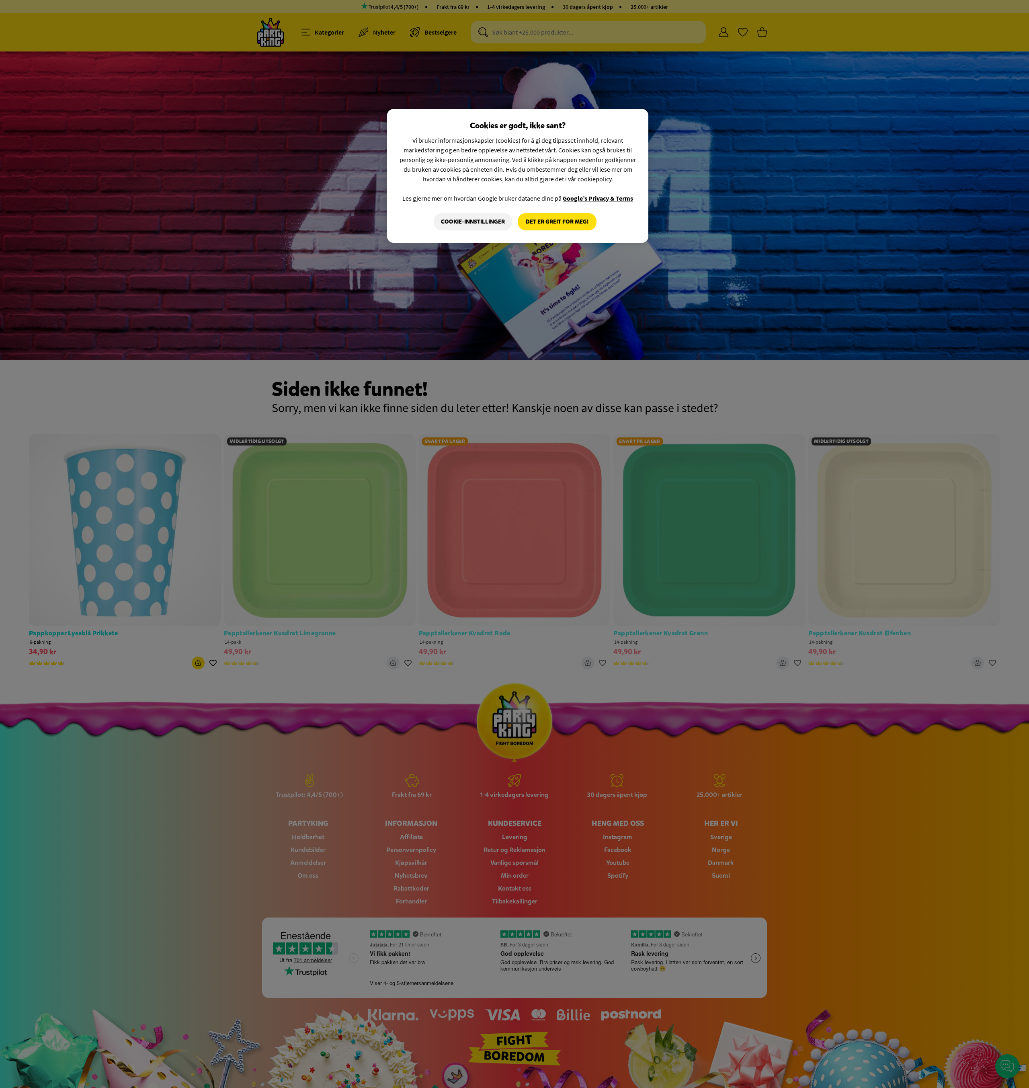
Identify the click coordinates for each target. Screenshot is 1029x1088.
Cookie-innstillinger (473, 222)
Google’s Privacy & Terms (598, 198)
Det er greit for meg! (557, 222)
